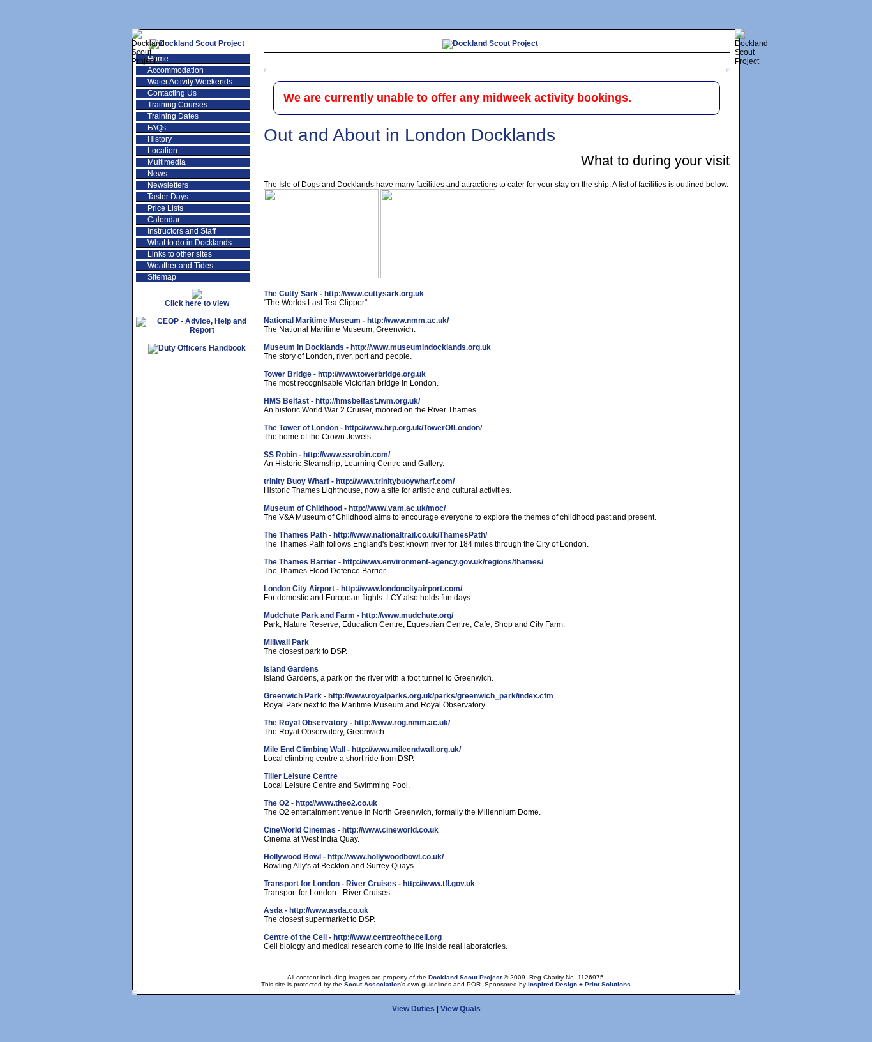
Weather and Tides (180, 265)
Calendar (163, 219)
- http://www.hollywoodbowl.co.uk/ (354, 856)
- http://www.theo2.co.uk (320, 803)
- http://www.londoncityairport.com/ (363, 588)
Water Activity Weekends (189, 81)
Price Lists (165, 208)
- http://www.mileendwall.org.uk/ (362, 749)
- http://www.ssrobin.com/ (327, 454)
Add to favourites (591, 61)
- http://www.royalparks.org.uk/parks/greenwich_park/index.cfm (408, 695)
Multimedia (166, 162)
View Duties (413, 1008)
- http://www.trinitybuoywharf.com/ (359, 481)
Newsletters (167, 185)
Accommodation (175, 70)
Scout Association (372, 984)
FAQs (156, 127)
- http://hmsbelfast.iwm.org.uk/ (342, 400)
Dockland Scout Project (465, 977)
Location (162, 150)
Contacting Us (172, 93)
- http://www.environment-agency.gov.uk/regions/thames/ (403, 561)
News (157, 173)
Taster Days (167, 196)
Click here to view (197, 303)
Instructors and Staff (181, 231)
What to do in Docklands (189, 242)
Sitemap (161, 277)
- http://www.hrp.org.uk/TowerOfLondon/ (373, 427)
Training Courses (177, 104)
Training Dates (173, 116)
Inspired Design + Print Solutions (579, 984)
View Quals (460, 1008)
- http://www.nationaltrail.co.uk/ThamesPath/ (375, 535)
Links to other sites (179, 254)
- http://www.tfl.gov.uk (369, 883)
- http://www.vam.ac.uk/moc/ (355, 508)
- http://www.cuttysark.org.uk (344, 293)
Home (158, 58)
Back (520, 61)
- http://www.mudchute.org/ (358, 615)
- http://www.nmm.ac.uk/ (356, 320)
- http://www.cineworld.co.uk (351, 830)
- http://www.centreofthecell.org (353, 937)
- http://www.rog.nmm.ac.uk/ (357, 722)
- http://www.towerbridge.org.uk (345, 374)
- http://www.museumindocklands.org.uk (377, 347)
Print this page (683, 61)
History (159, 139)
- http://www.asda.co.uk (316, 910)
